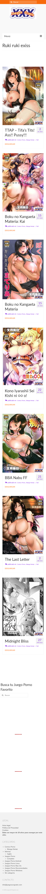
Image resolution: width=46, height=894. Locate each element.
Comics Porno (21, 140)
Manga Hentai (30, 140)
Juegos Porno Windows (13, 870)
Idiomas (8, 851)
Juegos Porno (10, 856)
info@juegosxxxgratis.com (12, 885)
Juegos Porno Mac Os (13, 866)
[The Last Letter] (23, 525)
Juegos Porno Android (13, 861)
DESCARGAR (10, 144)
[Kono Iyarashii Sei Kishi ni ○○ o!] (23, 356)
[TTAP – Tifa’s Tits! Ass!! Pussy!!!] (23, 96)
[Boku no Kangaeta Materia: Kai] (23, 182)
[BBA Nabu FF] (23, 443)
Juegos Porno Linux (12, 863)
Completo (10, 859)
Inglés (9, 854)
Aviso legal (6, 825)
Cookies (5, 830)
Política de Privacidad (10, 828)
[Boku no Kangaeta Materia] (23, 269)
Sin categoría (10, 873)
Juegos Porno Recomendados (16, 868)
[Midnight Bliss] (23, 607)
